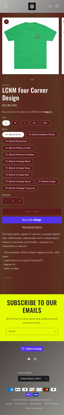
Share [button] (8, 277)
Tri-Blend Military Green (18, 148)
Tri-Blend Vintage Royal (18, 181)
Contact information (33, 408)
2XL (45, 123)
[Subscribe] (54, 331)
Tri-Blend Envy (13, 134)
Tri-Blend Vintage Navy (17, 168)
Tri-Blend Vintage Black (18, 161)
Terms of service (51, 404)
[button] (6, 6)
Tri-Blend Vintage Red (17, 174)
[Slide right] (38, 79)
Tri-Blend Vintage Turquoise (20, 188)
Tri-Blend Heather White (42, 134)
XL (34, 123)
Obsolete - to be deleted (30, 400)
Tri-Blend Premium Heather (20, 154)
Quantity (6, 195)
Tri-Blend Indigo (47, 181)
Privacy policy (21, 404)
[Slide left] (25, 79)
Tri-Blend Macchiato (16, 141)
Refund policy (36, 404)
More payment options (32, 227)
